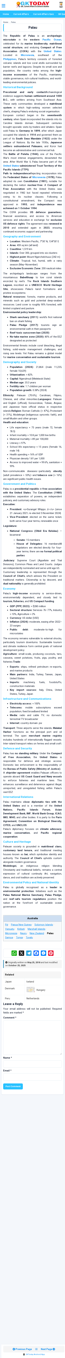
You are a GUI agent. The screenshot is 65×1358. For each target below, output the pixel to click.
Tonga (19, 937)
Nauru (23, 933)
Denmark (10, 988)
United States (52, 51)
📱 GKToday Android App (34, 1354)
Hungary (40, 990)
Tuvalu (29, 937)
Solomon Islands (43, 924)
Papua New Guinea (21, 924)
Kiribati (21, 928)
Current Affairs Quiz (43, 14)
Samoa (9, 937)
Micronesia (27, 55)
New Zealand (37, 933)
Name (7, 1057)
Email (7, 1070)
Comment (9, 1017)
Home (6, 14)
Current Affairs (21, 14)
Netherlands (32, 998)
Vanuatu (9, 928)
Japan (8, 981)
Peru (7, 998)
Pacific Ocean (51, 39)
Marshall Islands (36, 928)
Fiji (6, 924)
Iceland (30, 981)
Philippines (9, 59)
